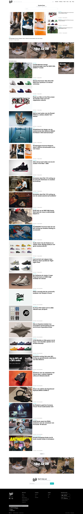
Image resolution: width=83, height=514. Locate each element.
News (68, 1)
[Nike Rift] (41, 50)
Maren (12, 39)
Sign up (52, 483)
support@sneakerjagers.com (14, 507)
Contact (49, 494)
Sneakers (56, 1)
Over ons (36, 494)
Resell (64, 1)
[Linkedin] (12, 498)
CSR (48, 497)
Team (10, 37)
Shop (73, 1)
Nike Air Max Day (24, 497)
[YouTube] (9, 498)
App (70, 1)
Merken (23, 494)
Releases (60, 1)
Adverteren (36, 497)
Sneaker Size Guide (24, 500)
